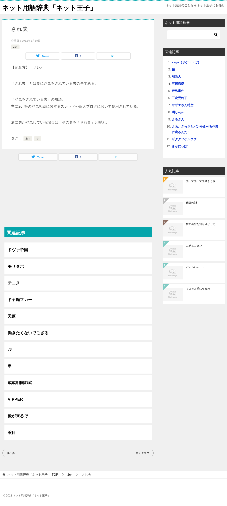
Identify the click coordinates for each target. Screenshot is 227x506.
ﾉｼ (10, 349)
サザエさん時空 (183, 105)
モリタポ (16, 266)
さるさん (178, 119)
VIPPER (15, 399)
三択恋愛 (178, 83)
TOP (32, 474)
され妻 (11, 453)
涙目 (12, 432)
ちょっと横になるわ (198, 288)
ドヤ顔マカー (20, 299)
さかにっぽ (179, 146)
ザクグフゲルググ (184, 139)
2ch (15, 46)
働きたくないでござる (28, 333)
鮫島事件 (178, 91)
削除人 (176, 76)
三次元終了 (179, 98)
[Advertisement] (78, 196)
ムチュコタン (194, 245)
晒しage (178, 112)
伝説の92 (191, 202)
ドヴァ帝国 (18, 250)
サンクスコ (142, 453)
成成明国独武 (20, 382)
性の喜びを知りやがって (200, 224)
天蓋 (12, 316)
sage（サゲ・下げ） (186, 62)
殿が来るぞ (18, 416)
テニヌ (14, 283)
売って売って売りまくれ (200, 181)
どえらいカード (195, 267)
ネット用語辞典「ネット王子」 (49, 7)
